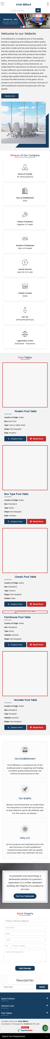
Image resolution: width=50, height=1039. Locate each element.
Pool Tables (6, 1013)
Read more (10, 96)
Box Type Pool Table (16, 493)
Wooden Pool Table (25, 699)
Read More (37, 439)
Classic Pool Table (25, 576)
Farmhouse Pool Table (17, 617)
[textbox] (25, 921)
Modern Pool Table (26, 411)
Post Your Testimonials (25, 896)
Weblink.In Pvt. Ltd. (31, 1024)
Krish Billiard (23, 4)
